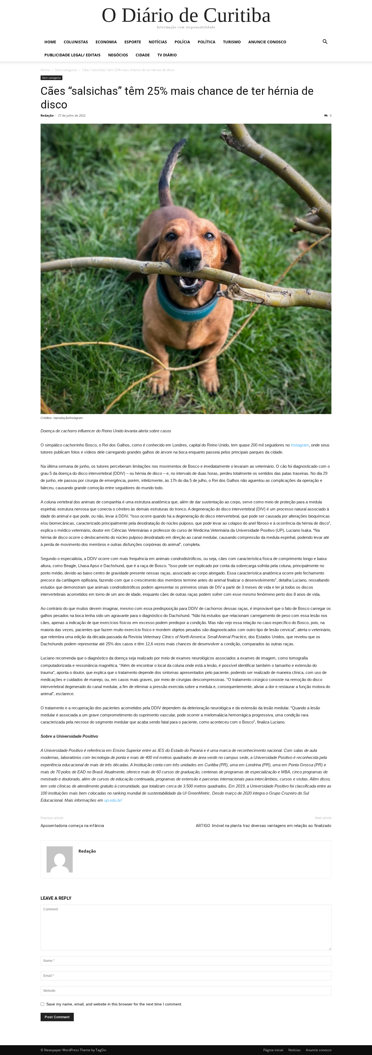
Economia (106, 41)
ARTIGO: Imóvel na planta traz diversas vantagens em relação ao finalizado (263, 825)
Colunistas (76, 41)
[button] (324, 42)
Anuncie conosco (267, 41)
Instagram (300, 445)
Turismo (232, 41)
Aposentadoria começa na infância (72, 825)
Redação (47, 115)
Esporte (132, 41)
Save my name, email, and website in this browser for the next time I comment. (114, 1004)
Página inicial (273, 1050)
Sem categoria (66, 70)
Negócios (118, 54)
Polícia (182, 41)
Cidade (143, 54)
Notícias (158, 41)
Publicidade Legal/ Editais (72, 54)
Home (50, 41)
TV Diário (167, 54)
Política (206, 41)
